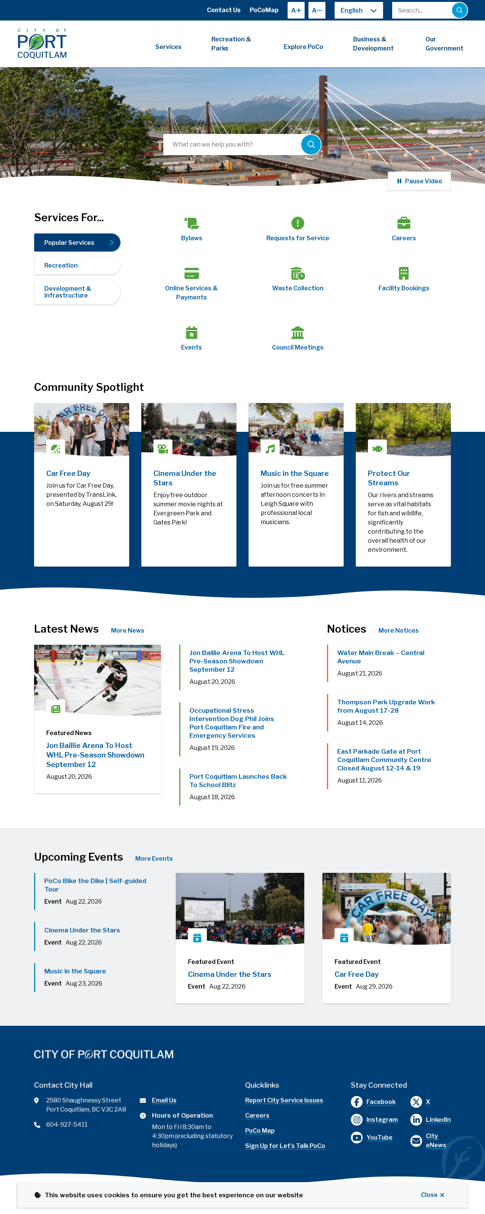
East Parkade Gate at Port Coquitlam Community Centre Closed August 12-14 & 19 (384, 760)
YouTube (379, 1137)
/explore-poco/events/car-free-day (81, 412)
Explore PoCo (303, 46)
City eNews (436, 1140)
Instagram (382, 1119)
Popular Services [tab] (69, 242)
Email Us (164, 1100)
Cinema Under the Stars (184, 478)
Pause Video (423, 181)
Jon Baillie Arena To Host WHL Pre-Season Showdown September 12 (95, 755)
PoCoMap (264, 10)
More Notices (399, 630)
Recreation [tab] (61, 265)
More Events (154, 858)
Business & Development (373, 44)
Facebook (381, 1101)
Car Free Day (68, 473)
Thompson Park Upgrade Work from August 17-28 (386, 706)
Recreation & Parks (231, 44)
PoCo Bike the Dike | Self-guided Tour (95, 885)
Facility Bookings (404, 288)
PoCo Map (260, 1130)
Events (191, 347)
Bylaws (191, 238)
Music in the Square (295, 473)
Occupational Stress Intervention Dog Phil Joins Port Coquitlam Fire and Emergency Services (231, 723)
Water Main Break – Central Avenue (380, 657)
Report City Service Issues (284, 1100)
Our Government (444, 44)
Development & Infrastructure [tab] (67, 292)
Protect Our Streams (389, 478)
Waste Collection (298, 288)
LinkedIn (438, 1119)
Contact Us (224, 10)
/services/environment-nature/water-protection (393, 412)
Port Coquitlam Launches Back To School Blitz (238, 781)
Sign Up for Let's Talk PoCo (285, 1145)
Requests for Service (297, 238)
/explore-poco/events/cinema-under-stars (187, 412)
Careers (404, 238)
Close (429, 1194)
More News (127, 630)
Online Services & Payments (191, 293)
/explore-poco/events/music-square (292, 412)
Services (168, 46)
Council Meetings (298, 347)
